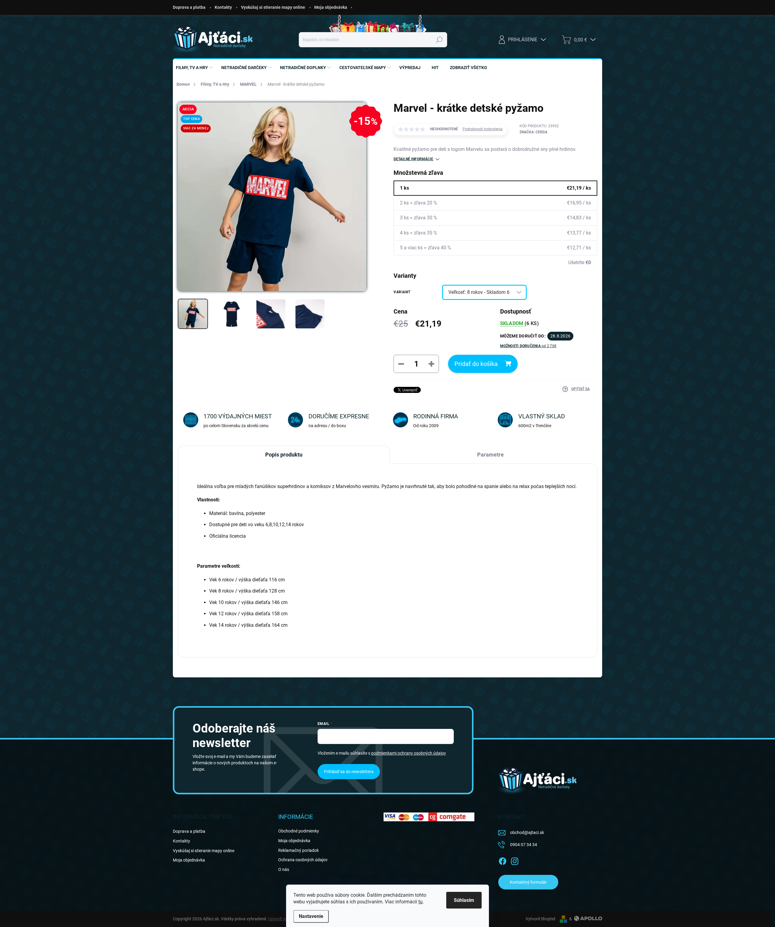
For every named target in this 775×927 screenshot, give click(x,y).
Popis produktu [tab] (283, 454)
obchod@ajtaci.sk (527, 832)
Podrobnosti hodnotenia (483, 129)
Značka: (533, 132)
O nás (283, 869)
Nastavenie (311, 916)
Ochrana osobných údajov (303, 859)
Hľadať (439, 39)
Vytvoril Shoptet (541, 918)
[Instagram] (514, 860)
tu (420, 902)
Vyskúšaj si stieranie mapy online (273, 7)
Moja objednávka (330, 7)
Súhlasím (464, 900)
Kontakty (223, 7)
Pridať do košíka (476, 363)
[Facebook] (502, 860)
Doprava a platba (189, 7)
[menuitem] (195, 67)
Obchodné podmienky (298, 831)
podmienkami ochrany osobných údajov (408, 753)
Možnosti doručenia (528, 346)
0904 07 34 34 (523, 844)
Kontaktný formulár (528, 882)
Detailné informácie (413, 159)
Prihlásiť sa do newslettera (349, 771)
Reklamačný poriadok (298, 850)
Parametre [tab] (490, 454)
